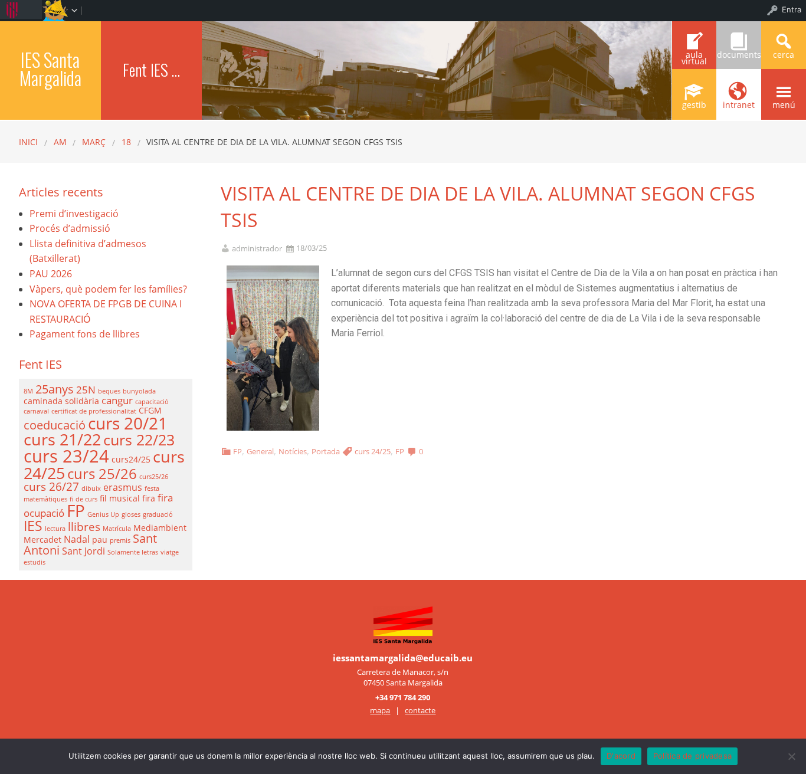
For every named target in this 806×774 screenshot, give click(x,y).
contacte (420, 710)
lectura (55, 528)
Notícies (293, 451)
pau (99, 539)
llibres (84, 526)
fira (148, 498)
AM (60, 141)
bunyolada (139, 391)
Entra (791, 9)
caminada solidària (61, 400)
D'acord (621, 755)
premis (120, 540)
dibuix (91, 488)
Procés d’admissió (70, 228)
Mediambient (159, 527)
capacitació (152, 402)
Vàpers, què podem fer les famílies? (108, 289)
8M (28, 391)
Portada (326, 451)
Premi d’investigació (74, 213)
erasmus (122, 487)
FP (237, 451)
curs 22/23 (139, 439)
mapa (380, 710)
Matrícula (117, 528)
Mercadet (42, 539)
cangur (117, 400)
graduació (158, 514)
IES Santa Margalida (50, 68)
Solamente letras (132, 552)
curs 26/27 (51, 486)
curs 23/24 (66, 456)
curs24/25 (131, 459)
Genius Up (103, 514)
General (260, 451)
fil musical (120, 498)
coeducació (55, 425)
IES (33, 525)
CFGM (150, 410)
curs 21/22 (62, 439)
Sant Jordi (83, 551)
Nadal (77, 539)
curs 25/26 (102, 473)
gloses (131, 514)
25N (86, 389)
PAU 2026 (51, 273)
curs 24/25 (373, 451)
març (94, 141)
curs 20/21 (128, 423)
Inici (28, 141)
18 (126, 141)
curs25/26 (153, 477)
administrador (257, 248)
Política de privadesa (692, 755)
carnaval (36, 411)
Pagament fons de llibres (85, 333)
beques (109, 391)
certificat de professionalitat (93, 411)
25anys (54, 389)
